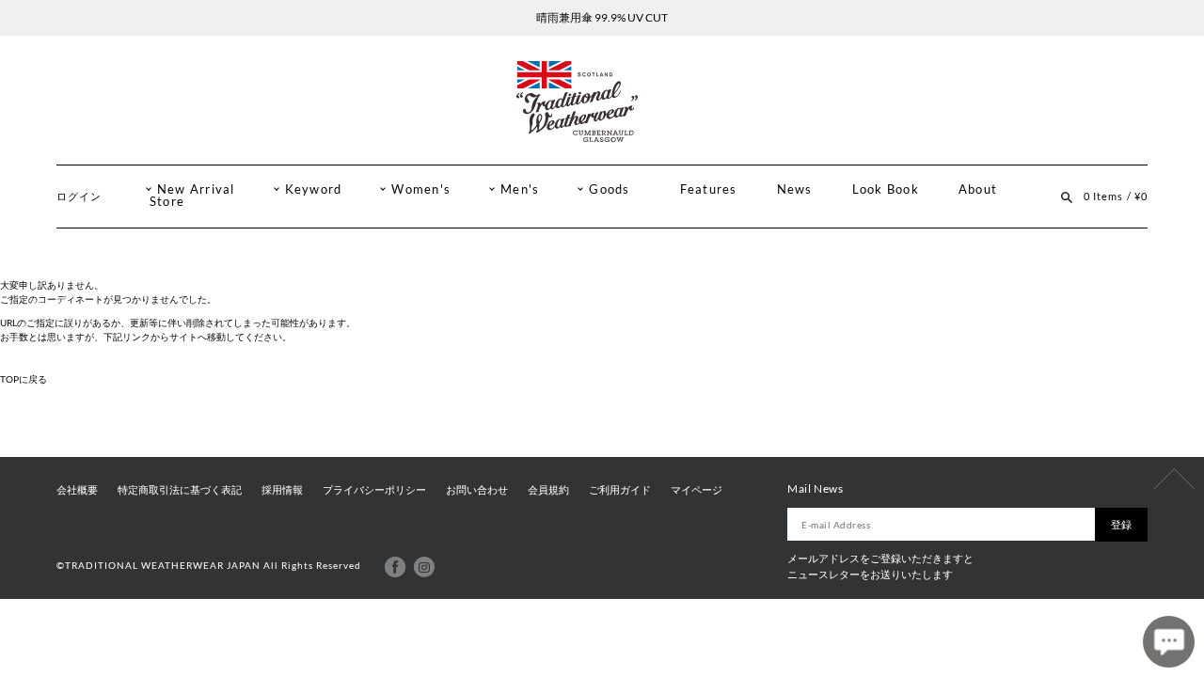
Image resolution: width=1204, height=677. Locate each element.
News (795, 189)
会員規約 (548, 490)
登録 (1121, 524)
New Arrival (196, 189)
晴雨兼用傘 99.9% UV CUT (602, 17)
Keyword (313, 189)
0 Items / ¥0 (1116, 196)
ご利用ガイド (620, 490)
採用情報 (282, 490)
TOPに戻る (23, 379)
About (977, 189)
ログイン (79, 196)
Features (708, 189)
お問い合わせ (477, 490)
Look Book (885, 189)
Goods (609, 189)
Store (167, 202)
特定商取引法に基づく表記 (180, 490)
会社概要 (77, 490)
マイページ (696, 490)
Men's (519, 189)
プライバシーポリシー (374, 490)
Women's (421, 189)
